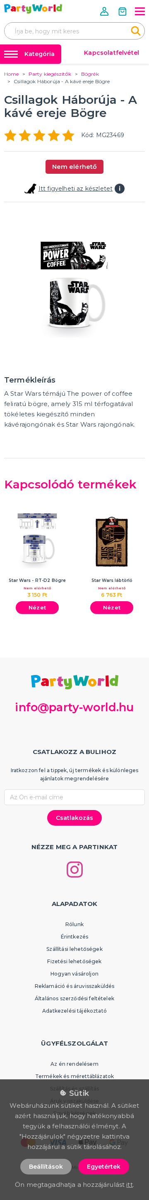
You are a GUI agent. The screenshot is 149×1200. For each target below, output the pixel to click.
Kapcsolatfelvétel (111, 52)
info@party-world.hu (74, 707)
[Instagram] (75, 869)
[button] (105, 11)
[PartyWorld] (33, 9)
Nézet (37, 607)
